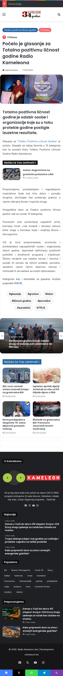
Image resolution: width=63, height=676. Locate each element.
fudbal (7, 575)
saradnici (24, 307)
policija (39, 581)
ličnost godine (22, 300)
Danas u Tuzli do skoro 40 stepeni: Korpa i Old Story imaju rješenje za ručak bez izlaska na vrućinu (41, 613)
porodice (45, 300)
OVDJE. (18, 283)
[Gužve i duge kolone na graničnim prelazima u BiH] (11, 174)
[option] (31, 335)
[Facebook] (26, 505)
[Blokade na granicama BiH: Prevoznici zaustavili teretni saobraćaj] (46, 409)
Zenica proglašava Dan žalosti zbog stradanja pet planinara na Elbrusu (30, 344)
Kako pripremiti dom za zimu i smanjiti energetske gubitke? (40, 629)
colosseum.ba (31, 654)
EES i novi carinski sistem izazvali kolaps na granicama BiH (16, 389)
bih (5, 570)
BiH (12, 331)
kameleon (41, 575)
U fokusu (45, 30)
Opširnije (51, 499)
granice (34, 293)
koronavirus (9, 581)
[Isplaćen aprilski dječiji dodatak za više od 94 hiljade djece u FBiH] (46, 375)
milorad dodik (25, 581)
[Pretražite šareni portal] (59, 15)
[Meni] (4, 15)
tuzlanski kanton (42, 586)
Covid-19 (39, 570)
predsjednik (52, 581)
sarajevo (17, 586)
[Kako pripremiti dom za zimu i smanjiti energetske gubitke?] (11, 632)
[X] (30, 505)
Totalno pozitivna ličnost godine (20, 30)
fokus (50, 570)
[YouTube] (33, 505)
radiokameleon (11, 70)
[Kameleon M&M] (31, 14)
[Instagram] (37, 505)
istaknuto (18, 575)
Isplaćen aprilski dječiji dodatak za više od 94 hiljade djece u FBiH (46, 389)
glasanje (16, 293)
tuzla (28, 586)
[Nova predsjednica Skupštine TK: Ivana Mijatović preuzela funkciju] (16, 409)
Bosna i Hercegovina (20, 570)
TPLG (41, 307)
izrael (29, 575)
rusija (6, 586)
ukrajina (7, 592)
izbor (50, 293)
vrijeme (19, 592)
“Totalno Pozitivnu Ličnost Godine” (37, 141)
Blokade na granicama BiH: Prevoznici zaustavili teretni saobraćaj (46, 424)
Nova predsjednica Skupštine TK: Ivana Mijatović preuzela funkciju (14, 424)
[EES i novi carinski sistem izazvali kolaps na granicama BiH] (16, 375)
